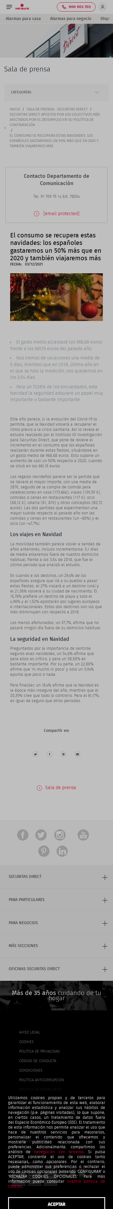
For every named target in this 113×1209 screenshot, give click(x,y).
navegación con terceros (59, 1152)
